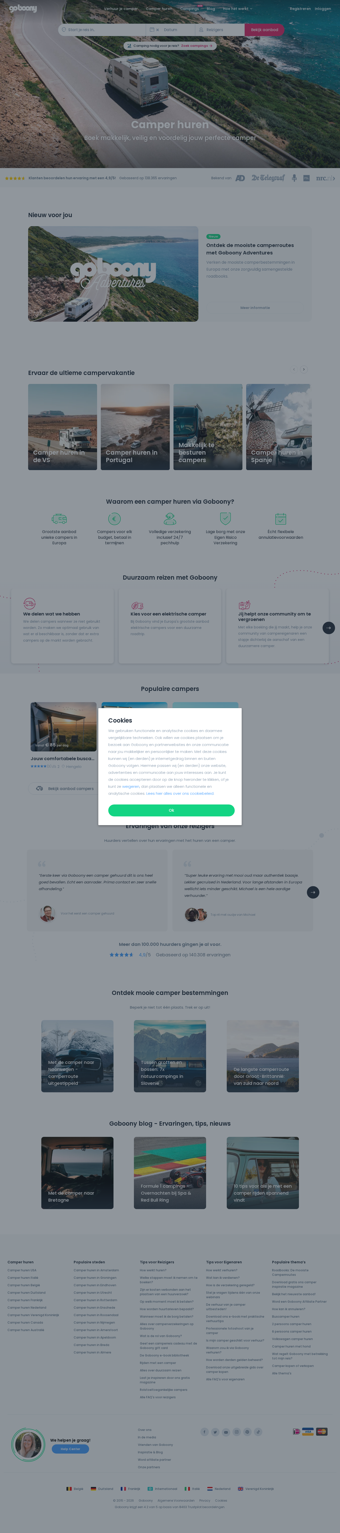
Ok (171, 810)
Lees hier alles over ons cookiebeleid (180, 793)
